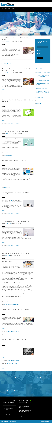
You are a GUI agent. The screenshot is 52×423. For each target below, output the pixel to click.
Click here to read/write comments (13, 123)
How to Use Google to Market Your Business (15, 221)
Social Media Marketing (40, 97)
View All (13, 400)
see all (36, 105)
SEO (4, 363)
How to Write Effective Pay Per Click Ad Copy (15, 131)
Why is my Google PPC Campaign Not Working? (16, 193)
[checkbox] (42, 53)
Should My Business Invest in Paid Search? (15, 161)
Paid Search (8, 187)
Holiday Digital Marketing (10, 63)
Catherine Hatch (8, 163)
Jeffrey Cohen (7, 195)
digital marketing (7, 155)
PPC (5, 63)
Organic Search (8, 363)
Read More (3, 58)
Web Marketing (38, 103)
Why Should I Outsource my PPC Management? (16, 253)
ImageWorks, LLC (48, 421)
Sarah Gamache (7, 41)
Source (12, 200)
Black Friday (8, 94)
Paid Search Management (14, 304)
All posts (3, 368)
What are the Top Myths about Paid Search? (15, 309)
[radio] (42, 50)
